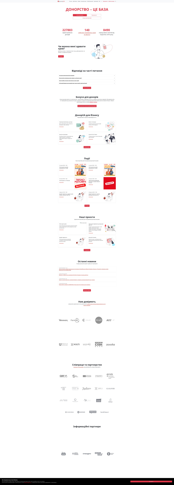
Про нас (70, 1)
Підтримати (105, 1)
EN (115, 1)
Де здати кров (83, 1)
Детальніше (61, 126)
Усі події (87, 205)
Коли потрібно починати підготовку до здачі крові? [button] (69, 80)
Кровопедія (96, 1)
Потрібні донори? (90, 1)
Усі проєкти (87, 250)
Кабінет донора (111, 1)
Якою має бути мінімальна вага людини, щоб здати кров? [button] (70, 78)
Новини (79, 1)
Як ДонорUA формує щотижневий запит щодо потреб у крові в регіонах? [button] (73, 83)
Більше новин (87, 290)
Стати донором (79, 15)
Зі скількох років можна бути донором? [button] (66, 75)
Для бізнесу (75, 1)
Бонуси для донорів (87, 18)
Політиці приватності (27, 482)
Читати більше (87, 87)
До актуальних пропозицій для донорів (87, 106)
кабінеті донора (93, 102)
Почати (61, 56)
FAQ (99, 1)
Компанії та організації (78, 367)
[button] (101, 1)
